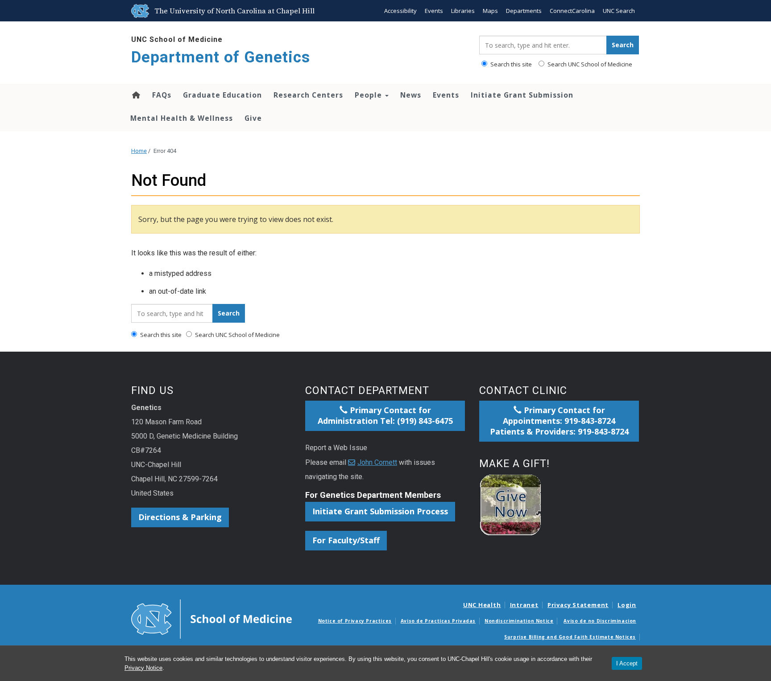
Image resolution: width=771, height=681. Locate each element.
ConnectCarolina (572, 11)
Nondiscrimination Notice (519, 621)
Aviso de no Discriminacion (600, 621)
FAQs (161, 95)
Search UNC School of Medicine (589, 64)
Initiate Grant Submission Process (380, 511)
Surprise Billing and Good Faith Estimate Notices (570, 637)
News (410, 95)
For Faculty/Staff (346, 540)
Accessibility (400, 11)
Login (627, 605)
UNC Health (482, 605)
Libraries (463, 11)
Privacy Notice (143, 668)
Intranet (524, 605)
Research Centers (308, 95)
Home (135, 95)
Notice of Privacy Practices (355, 621)
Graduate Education (222, 95)
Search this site (510, 64)
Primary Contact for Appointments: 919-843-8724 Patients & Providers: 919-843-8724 (559, 421)
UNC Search (619, 11)
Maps (490, 11)
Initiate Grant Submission (522, 95)
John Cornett (377, 462)
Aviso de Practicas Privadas (438, 621)
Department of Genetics (220, 57)
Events (434, 11)
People (369, 95)
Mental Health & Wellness (181, 118)
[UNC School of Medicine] (211, 618)
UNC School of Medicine (177, 39)
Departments (524, 11)
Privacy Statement (578, 605)
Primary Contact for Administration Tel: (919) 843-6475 (385, 415)
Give (253, 118)
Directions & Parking (180, 517)
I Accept (627, 663)
